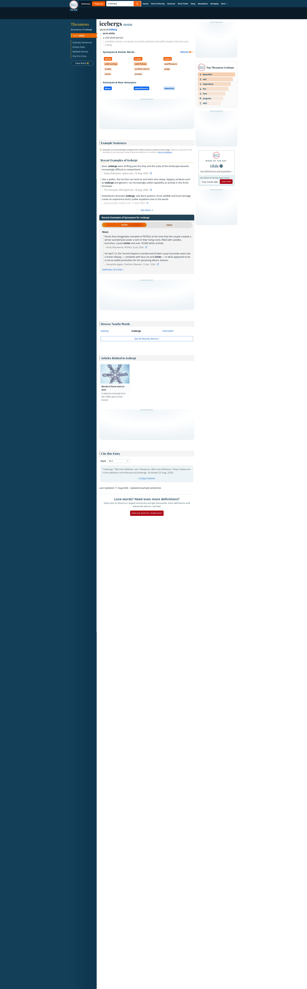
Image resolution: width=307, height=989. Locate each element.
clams (169, 225)
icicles (124, 224)
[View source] (151, 173)
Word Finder (183, 4)
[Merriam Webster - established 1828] (74, 2)
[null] (221, 166)
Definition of (112, 269)
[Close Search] (131, 3)
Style (103, 461)
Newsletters (203, 4)
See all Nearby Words (146, 338)
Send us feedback (165, 152)
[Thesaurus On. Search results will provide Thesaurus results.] (92, 3)
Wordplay (214, 4)
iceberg (113, 29)
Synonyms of (81, 29)
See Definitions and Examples (215, 171)
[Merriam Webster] (216, 155)
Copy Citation (148, 478)
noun (127, 24)
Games (145, 4)
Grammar (171, 4)
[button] (224, 4)
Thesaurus (80, 24)
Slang (193, 4)
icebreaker (168, 330)
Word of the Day (158, 4)
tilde (214, 165)
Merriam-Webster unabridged (147, 513)
